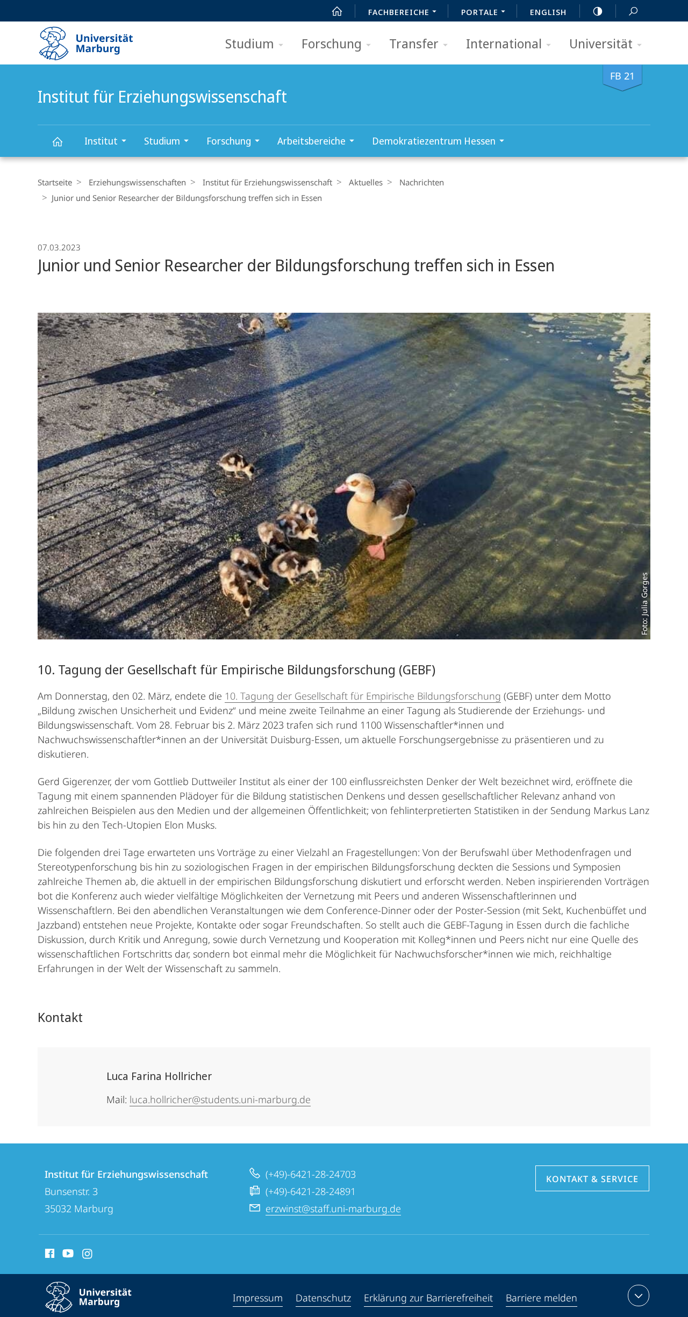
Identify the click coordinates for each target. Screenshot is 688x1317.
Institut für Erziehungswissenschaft (57, 141)
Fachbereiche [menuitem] (398, 11)
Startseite (55, 182)
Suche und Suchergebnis (633, 10)
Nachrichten (421, 182)
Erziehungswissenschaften (137, 182)
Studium (249, 43)
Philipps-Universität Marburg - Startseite (105, 40)
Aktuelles (366, 182)
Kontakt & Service (592, 1179)
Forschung (332, 43)
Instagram (88, 1255)
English (548, 11)
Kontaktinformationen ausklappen (638, 1295)
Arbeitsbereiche (311, 140)
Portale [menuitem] (479, 11)
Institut (101, 140)
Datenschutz (323, 1297)
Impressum (258, 1297)
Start (337, 10)
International (504, 43)
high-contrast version (597, 10)
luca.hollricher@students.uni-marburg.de (220, 1099)
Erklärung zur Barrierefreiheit (428, 1297)
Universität (601, 43)
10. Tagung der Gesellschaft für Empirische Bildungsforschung (363, 695)
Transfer (414, 43)
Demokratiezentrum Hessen (434, 140)
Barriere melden (541, 1297)
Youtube (67, 1255)
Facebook (48, 1255)
